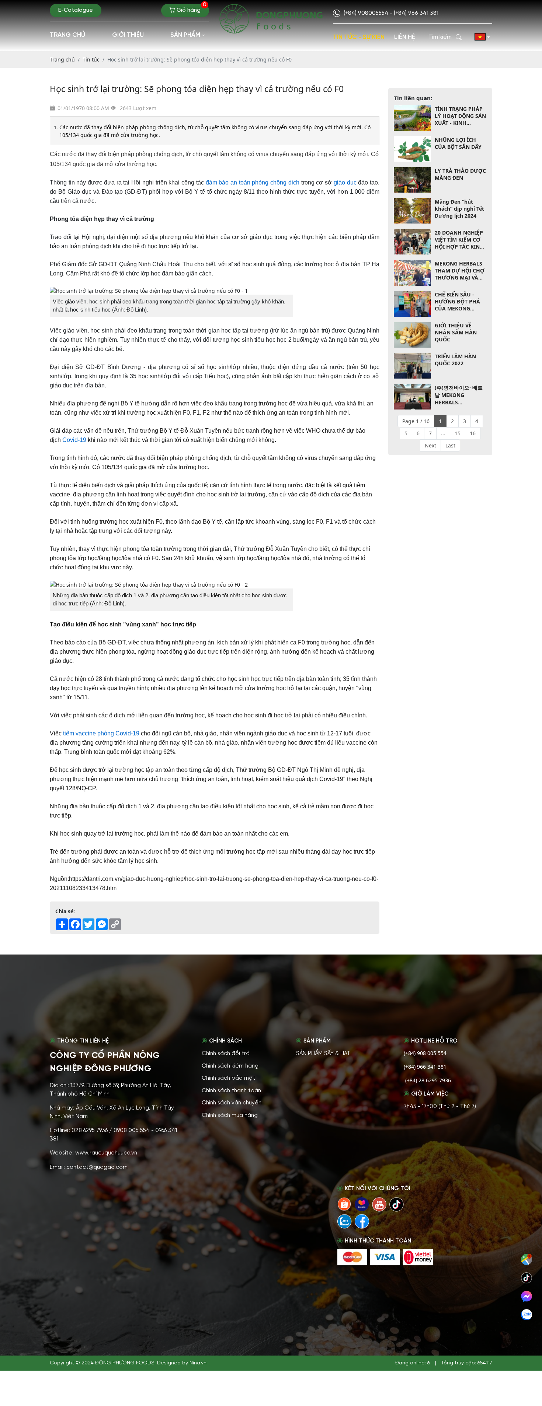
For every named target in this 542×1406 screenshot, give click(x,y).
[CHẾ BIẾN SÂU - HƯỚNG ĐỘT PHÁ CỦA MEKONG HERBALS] (412, 304)
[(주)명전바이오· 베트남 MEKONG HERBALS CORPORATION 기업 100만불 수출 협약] (412, 397)
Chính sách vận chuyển (231, 1103)
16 (473, 433)
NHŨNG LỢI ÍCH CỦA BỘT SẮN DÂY (458, 143)
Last (450, 445)
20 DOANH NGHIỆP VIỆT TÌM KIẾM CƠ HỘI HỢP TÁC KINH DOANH (459, 239)
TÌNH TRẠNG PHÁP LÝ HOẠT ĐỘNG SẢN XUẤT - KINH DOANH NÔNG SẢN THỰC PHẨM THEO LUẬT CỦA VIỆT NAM (460, 115)
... (443, 433)
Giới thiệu (128, 35)
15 (458, 433)
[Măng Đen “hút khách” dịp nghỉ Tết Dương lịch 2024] (412, 211)
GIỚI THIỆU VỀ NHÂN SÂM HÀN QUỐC (456, 332)
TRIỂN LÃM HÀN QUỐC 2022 (455, 360)
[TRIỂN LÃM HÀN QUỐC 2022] (412, 366)
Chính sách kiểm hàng (230, 1066)
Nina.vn (198, 1363)
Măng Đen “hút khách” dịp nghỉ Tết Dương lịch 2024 (459, 208)
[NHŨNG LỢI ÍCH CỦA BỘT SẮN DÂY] (412, 149)
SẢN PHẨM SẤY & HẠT (323, 1054)
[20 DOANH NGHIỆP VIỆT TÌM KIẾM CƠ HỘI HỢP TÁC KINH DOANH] (412, 241)
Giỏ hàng (190, 8)
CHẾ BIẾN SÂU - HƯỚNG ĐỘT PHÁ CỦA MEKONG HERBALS (457, 301)
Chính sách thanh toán (231, 1091)
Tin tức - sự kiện (359, 37)
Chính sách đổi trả (226, 1054)
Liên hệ (404, 37)
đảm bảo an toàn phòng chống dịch (252, 182)
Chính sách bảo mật (228, 1078)
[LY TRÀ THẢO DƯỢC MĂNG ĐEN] (412, 180)
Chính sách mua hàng (230, 1115)
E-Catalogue (75, 10)
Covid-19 (74, 440)
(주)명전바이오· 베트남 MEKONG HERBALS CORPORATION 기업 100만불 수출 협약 (459, 395)
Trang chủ (67, 35)
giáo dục (345, 182)
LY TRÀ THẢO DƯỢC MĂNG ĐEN (460, 174)
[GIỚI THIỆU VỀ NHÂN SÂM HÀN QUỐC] (412, 335)
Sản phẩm (185, 35)
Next (430, 445)
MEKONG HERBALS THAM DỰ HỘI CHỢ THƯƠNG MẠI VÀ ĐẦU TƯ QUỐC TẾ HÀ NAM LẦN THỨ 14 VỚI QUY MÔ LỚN (459, 270)
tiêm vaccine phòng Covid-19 (101, 733)
